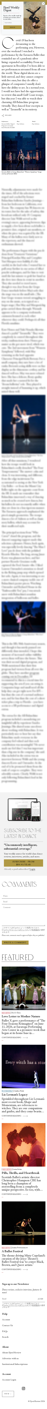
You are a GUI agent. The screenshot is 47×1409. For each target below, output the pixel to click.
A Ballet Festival (12, 1251)
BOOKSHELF (7, 1091)
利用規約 (35, 930)
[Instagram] (23, 1389)
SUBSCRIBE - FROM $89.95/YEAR (24, 863)
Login (32, 869)
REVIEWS (6, 1013)
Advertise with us (10, 1358)
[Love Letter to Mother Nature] (23, 988)
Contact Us (7, 1325)
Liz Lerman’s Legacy (15, 1094)
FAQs (5, 1331)
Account (6, 1320)
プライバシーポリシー (17, 930)
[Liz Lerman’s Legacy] (23, 1066)
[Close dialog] (43, 3)
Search (5, 1337)
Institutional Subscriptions (15, 1364)
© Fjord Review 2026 (36, 1401)
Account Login (9, 1380)
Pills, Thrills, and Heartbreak (20, 1173)
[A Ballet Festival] (23, 1223)
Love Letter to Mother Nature (21, 1016)
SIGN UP (12, 27)
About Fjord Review (11, 1353)
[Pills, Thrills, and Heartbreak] (23, 1145)
